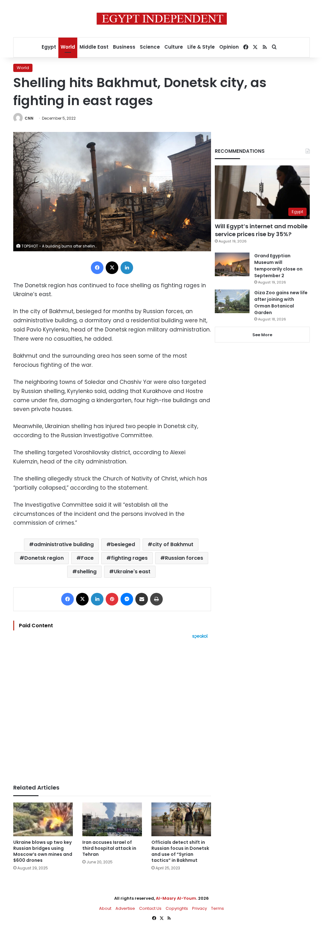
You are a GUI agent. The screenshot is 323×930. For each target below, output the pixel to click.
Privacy (199, 908)
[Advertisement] (112, 708)
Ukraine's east (132, 571)
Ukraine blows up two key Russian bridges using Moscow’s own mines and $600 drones (42, 851)
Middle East (94, 47)
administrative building (64, 544)
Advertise (125, 908)
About (105, 908)
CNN (29, 118)
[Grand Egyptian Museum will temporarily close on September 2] (232, 264)
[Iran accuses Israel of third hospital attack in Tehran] (112, 819)
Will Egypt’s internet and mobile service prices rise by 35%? (261, 230)
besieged (123, 544)
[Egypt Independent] (162, 19)
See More (262, 335)
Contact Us (150, 908)
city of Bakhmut (172, 544)
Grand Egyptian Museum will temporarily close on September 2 (278, 266)
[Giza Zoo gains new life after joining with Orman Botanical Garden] (232, 301)
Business (124, 47)
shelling (87, 571)
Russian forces (184, 558)
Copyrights (177, 908)
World (68, 47)
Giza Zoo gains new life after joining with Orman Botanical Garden (281, 302)
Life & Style (201, 47)
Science (150, 47)
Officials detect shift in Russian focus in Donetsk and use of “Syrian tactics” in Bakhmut (180, 851)
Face (87, 558)
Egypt (49, 47)
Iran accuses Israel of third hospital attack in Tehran (109, 848)
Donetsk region (44, 558)
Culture (173, 47)
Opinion (229, 47)
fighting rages (129, 558)
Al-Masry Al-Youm (176, 898)
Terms (217, 908)
